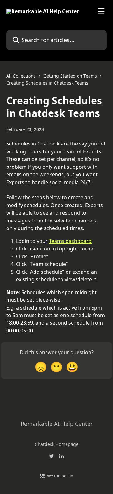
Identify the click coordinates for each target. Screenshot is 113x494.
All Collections (21, 76)
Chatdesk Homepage (56, 444)
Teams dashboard (70, 241)
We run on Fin (60, 476)
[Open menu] (101, 11)
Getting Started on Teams (70, 76)
